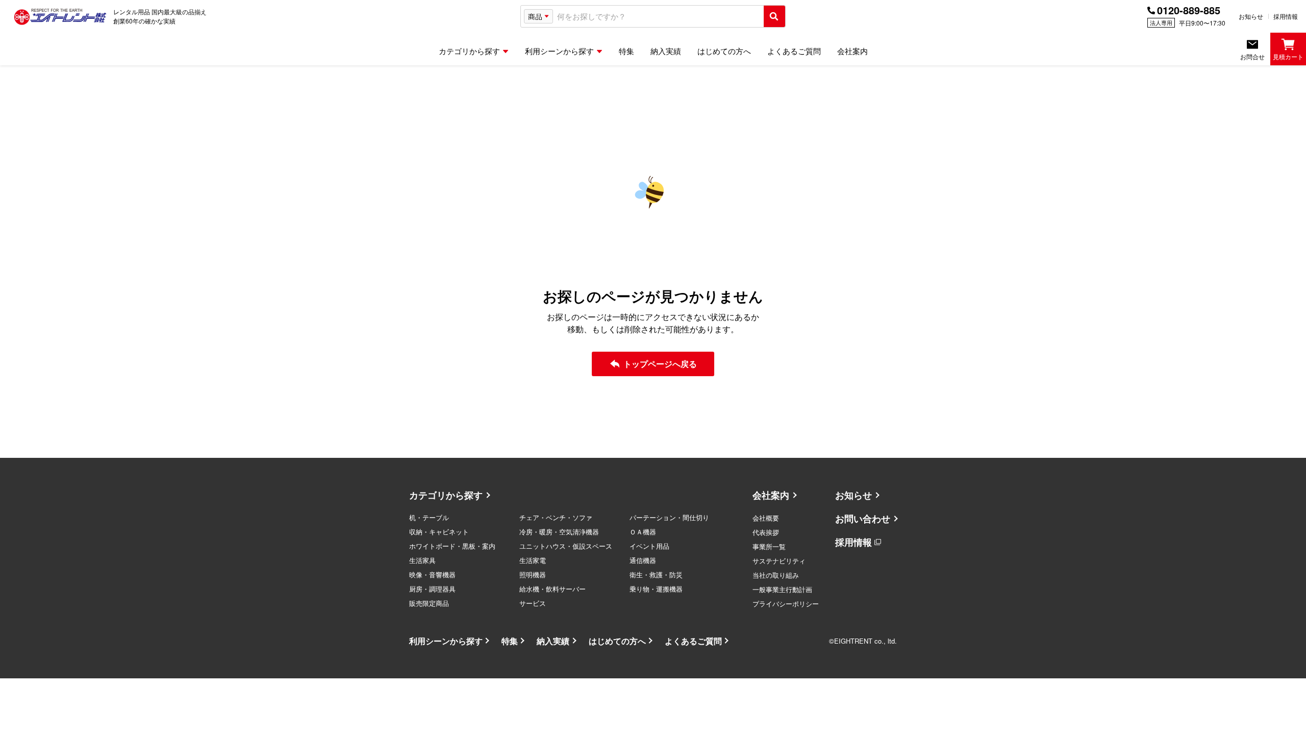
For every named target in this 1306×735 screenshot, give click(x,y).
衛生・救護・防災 (656, 574)
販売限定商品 (429, 603)
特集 (509, 641)
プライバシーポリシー (785, 603)
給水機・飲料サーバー (552, 589)
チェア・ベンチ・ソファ (555, 517)
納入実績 (553, 641)
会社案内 (770, 495)
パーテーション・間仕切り (669, 517)
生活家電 (532, 560)
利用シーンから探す (446, 641)
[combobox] (658, 17)
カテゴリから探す (446, 495)
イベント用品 (649, 546)
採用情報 (1285, 16)
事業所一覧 (769, 546)
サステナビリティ (779, 561)
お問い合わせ (862, 518)
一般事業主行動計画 (782, 589)
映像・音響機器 (432, 574)
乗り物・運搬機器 (656, 589)
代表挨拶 (765, 532)
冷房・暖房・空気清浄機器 (559, 531)
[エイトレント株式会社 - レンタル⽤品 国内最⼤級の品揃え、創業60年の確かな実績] (60, 16)
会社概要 (765, 518)
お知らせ (1251, 16)
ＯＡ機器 (643, 531)
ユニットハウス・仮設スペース (565, 546)
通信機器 (643, 560)
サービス (532, 603)
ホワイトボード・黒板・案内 (452, 546)
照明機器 (532, 574)
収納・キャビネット (439, 531)
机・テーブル (429, 517)
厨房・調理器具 (432, 589)
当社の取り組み (775, 575)
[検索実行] (774, 16)
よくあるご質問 (693, 641)
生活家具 (422, 560)
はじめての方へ (617, 641)
